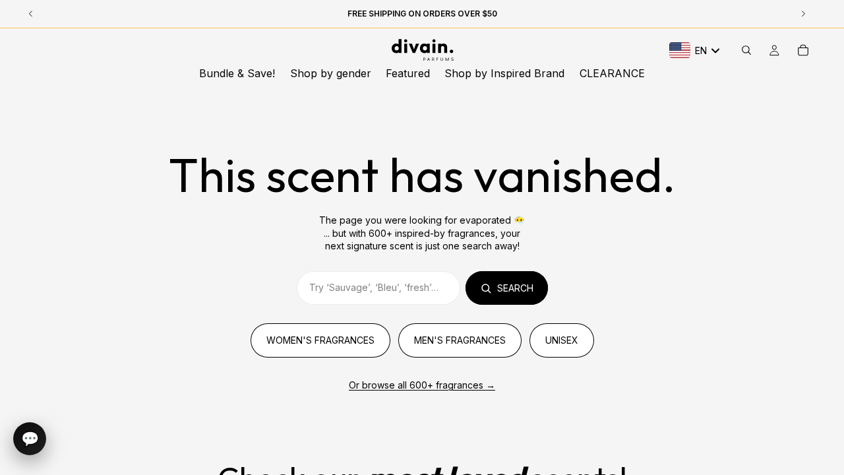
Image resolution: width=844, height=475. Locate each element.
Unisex (561, 340)
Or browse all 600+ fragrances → (422, 385)
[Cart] (803, 50)
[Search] (746, 50)
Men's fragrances (460, 340)
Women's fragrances (320, 340)
